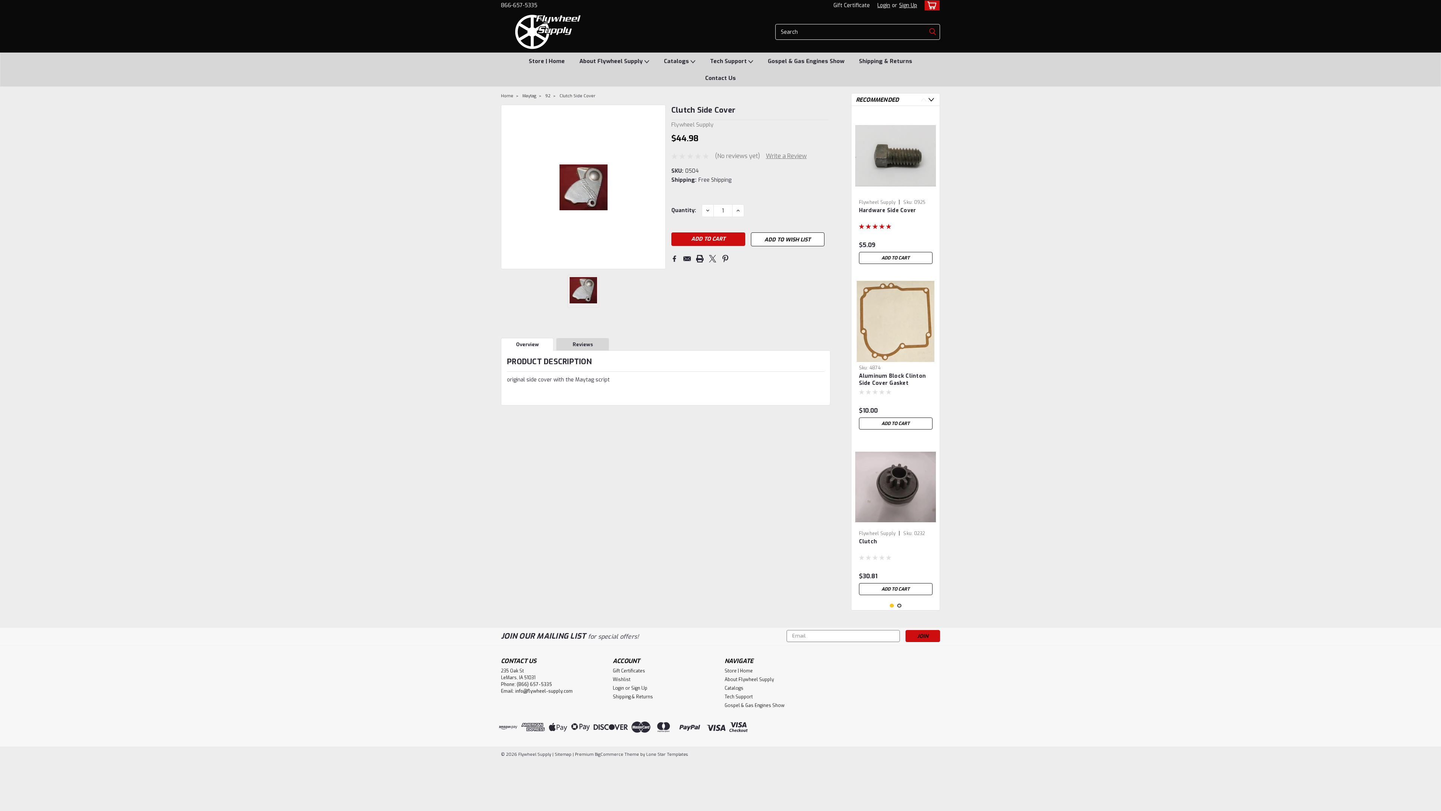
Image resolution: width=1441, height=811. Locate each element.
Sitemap (563, 754)
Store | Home (547, 61)
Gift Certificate (851, 5)
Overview (527, 344)
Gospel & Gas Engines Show (806, 61)
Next (659, 187)
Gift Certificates (629, 671)
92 (548, 96)
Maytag (529, 96)
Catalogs (677, 61)
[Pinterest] (725, 258)
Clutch (868, 541)
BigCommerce (609, 754)
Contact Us (720, 78)
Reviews (583, 344)
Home (507, 96)
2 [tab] (899, 606)
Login (883, 5)
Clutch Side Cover (578, 96)
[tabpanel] (895, 190)
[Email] (687, 258)
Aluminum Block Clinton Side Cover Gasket (892, 379)
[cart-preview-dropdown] (930, 5)
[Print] (700, 258)
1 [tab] (892, 606)
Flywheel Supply (877, 202)
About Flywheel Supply (611, 61)
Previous (507, 187)
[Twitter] (712, 258)
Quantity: (683, 210)
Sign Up (908, 5)
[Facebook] (674, 258)
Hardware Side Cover (887, 210)
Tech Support (729, 61)
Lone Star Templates (667, 754)
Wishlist (621, 680)
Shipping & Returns (885, 61)
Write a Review (786, 156)
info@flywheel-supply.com (544, 691)
